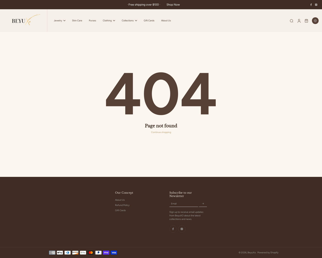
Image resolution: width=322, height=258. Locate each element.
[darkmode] (315, 20)
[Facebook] (311, 5)
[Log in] (299, 20)
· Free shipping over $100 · (144, 4)
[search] (291, 20)
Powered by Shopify (267, 252)
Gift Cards (120, 210)
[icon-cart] (306, 20)
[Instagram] (316, 5)
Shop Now (173, 4)
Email (174, 203)
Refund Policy (122, 205)
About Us (120, 200)
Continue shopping (161, 132)
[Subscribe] (203, 203)
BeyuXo (252, 252)
